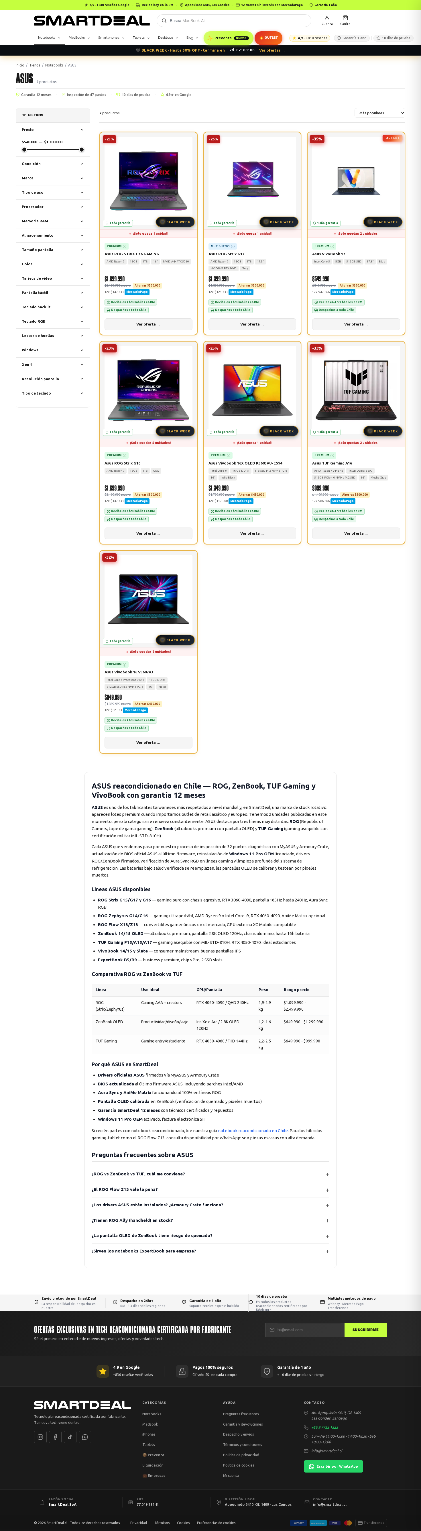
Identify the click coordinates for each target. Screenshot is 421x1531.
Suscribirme (366, 1329)
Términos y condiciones (242, 1444)
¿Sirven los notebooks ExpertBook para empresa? (144, 1250)
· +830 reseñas (312, 38)
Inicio (20, 65)
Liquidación (153, 1465)
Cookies (183, 1523)
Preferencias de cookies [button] (216, 1523)
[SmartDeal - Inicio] (82, 1405)
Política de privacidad (241, 1455)
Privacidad (138, 1523)
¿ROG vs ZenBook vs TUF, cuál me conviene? (138, 1173)
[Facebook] (55, 1437)
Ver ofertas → (272, 50)
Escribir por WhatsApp (337, 1466)
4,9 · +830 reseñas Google (109, 5)
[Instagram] (40, 1437)
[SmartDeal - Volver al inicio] (92, 20)
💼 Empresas (153, 1475)
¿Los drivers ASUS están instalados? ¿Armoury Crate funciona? (157, 1204)
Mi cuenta (231, 1475)
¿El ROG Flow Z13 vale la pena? (125, 1189)
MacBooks (77, 37)
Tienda (34, 65)
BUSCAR (164, 21)
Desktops (165, 37)
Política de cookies (238, 1465)
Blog (189, 37)
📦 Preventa (153, 1455)
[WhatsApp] (85, 1437)
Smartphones (108, 37)
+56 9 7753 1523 (324, 1427)
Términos (162, 1523)
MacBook (150, 1424)
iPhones (149, 1434)
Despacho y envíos (238, 1434)
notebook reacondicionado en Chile (253, 1130)
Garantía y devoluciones (243, 1424)
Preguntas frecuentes (241, 1414)
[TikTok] (70, 1437)
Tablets (139, 37)
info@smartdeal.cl (326, 1451)
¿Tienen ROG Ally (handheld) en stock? (132, 1220)
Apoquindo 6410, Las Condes (207, 5)
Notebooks (46, 37)
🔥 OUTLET (268, 37)
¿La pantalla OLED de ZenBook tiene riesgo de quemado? (152, 1235)
